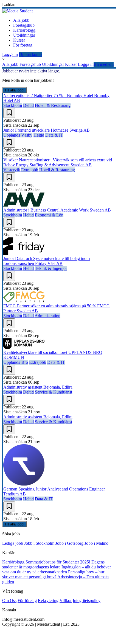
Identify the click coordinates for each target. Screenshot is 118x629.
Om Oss (9, 600)
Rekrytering (48, 600)
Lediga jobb (12, 543)
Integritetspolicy (86, 600)
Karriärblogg (24, 30)
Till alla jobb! (14, 90)
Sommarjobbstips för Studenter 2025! (58, 562)
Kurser (19, 40)
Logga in (10, 54)
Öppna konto (30, 54)
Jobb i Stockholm (39, 543)
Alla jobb (21, 20)
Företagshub (24, 25)
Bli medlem (104, 64)
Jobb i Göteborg (69, 543)
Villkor (66, 600)
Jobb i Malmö (96, 543)
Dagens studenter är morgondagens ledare (53, 564)
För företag (22, 45)
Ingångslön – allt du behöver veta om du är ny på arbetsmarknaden (56, 569)
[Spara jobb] (9, 113)
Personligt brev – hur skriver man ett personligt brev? (53, 574)
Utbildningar (24, 35)
